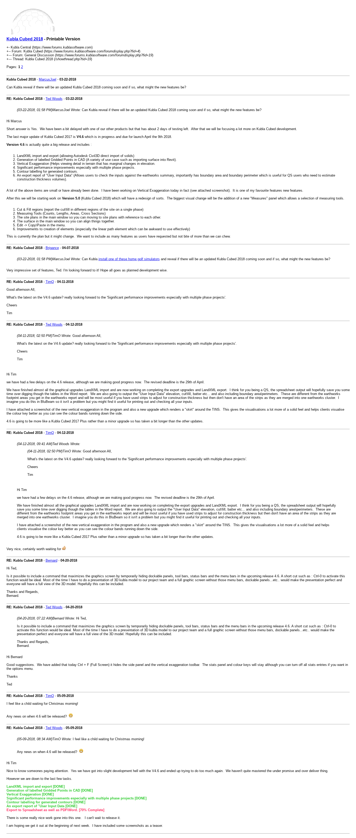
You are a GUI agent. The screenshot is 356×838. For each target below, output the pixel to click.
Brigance (52, 248)
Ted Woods (54, 99)
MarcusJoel (47, 79)
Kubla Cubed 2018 (25, 39)
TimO (50, 282)
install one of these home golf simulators (129, 259)
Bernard (51, 560)
